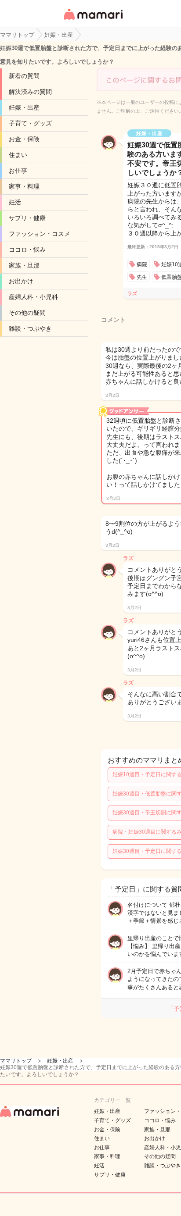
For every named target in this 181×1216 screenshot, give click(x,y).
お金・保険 (24, 139)
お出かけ (21, 281)
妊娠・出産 (24, 107)
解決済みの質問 (30, 91)
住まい (18, 154)
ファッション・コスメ (39, 233)
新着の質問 (24, 75)
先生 (142, 277)
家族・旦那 (24, 265)
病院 (142, 264)
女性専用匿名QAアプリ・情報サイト (93, 20)
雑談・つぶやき (30, 328)
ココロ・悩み (27, 249)
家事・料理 (24, 186)
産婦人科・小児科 (33, 296)
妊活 (15, 202)
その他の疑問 (27, 312)
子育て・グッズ (30, 123)
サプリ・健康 (27, 217)
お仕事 (18, 170)
